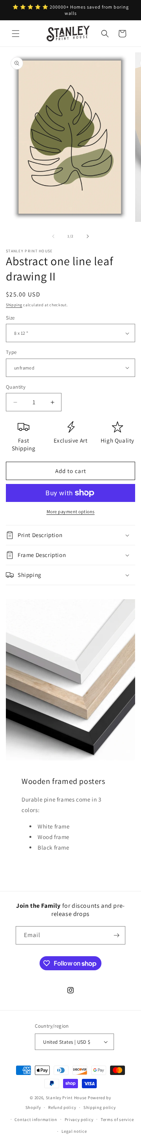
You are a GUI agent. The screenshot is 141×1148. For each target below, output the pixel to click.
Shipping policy (99, 1107)
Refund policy (62, 1107)
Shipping (14, 304)
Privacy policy (79, 1119)
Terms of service (117, 1119)
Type (11, 352)
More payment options (71, 511)
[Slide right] (87, 236)
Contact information (35, 1119)
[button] (15, 33)
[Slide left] (53, 236)
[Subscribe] (116, 935)
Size (10, 317)
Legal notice (74, 1131)
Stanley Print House (66, 1097)
